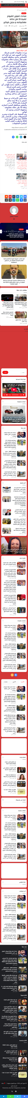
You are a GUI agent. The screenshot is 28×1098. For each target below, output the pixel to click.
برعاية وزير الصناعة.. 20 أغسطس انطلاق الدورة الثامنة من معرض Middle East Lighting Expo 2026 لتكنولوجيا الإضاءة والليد (10, 443)
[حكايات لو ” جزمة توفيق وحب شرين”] (21, 314)
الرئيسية (23, 10)
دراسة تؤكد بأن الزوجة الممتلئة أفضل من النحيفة (10, 776)
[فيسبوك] (25, 196)
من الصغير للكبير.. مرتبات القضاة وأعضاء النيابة (10, 763)
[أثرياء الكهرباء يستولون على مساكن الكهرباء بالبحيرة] (21, 770)
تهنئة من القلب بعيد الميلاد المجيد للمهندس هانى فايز (9, 563)
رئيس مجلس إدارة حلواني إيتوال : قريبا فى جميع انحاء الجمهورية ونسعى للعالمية (9, 783)
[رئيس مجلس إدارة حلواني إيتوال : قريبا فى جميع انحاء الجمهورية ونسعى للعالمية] (21, 784)
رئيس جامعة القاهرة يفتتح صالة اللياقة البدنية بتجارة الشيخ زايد (21, 304)
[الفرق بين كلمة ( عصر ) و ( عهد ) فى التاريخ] (21, 792)
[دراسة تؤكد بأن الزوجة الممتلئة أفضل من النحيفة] (21, 777)
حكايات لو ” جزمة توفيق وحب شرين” (21, 320)
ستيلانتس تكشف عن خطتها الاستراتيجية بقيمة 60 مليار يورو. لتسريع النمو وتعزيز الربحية (15, 235)
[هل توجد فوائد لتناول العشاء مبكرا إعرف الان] (22, 1002)
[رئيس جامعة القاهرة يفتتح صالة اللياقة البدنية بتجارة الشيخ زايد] (21, 297)
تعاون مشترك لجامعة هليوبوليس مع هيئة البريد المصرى (20, 530)
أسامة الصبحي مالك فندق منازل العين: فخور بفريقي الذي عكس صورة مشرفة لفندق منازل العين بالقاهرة (19, 521)
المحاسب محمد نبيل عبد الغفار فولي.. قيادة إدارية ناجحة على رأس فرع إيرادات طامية (19, 490)
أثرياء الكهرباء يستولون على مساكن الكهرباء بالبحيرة (9, 769)
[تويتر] (21, 196)
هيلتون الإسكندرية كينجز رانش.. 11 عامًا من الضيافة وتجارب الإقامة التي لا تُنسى (9, 473)
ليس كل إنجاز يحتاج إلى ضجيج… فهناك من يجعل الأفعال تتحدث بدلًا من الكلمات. (20, 512)
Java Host (11, 1087)
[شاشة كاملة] (4, 395)
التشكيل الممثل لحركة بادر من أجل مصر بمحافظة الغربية (7, 313)
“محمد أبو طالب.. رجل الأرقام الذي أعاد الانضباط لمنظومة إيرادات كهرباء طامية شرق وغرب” (9, 610)
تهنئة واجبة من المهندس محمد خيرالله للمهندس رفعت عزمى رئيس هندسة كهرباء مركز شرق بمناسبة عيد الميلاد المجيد (10, 573)
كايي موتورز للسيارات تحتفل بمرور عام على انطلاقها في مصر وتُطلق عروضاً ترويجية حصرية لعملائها (14, 419)
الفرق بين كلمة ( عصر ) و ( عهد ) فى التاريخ (10, 790)
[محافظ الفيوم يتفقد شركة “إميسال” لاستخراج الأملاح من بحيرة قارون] (22, 1026)
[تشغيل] (23, 395)
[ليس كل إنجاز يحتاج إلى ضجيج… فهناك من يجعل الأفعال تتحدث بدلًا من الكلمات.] (6, 512)
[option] (14, 231)
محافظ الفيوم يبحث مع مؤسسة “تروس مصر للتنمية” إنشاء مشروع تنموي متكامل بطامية (9, 1018)
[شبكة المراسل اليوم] (19, 1)
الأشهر (14, 682)
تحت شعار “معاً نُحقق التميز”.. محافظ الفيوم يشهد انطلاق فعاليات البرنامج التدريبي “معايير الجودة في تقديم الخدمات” (10, 1009)
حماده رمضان (21, 26)
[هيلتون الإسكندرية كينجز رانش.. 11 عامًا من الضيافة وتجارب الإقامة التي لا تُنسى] (21, 474)
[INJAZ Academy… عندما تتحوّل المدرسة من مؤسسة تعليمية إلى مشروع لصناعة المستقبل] (21, 454)
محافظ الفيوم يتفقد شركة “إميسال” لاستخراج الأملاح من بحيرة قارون (10, 1025)
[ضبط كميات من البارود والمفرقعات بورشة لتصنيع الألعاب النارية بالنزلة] (21, 176)
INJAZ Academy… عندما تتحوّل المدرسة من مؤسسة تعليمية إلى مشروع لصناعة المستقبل (9, 454)
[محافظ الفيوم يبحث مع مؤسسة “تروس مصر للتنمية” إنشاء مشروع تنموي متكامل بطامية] (22, 1018)
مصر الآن (19, 10)
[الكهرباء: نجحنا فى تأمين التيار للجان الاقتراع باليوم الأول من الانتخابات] (22, 1034)
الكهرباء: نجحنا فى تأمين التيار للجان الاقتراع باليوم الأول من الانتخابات (10, 1033)
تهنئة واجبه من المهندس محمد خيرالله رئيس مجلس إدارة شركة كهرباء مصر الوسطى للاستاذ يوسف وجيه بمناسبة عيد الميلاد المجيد (10, 599)
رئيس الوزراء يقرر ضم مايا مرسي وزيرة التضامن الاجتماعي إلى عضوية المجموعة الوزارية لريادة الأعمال (15, 551)
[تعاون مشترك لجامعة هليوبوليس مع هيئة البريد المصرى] (6, 531)
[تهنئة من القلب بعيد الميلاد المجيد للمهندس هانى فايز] (21, 565)
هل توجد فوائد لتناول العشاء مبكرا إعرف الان (10, 1001)
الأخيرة (22, 682)
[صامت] (7, 395)
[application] (14, 389)
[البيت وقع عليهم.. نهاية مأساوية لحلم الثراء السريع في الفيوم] (9, 161)
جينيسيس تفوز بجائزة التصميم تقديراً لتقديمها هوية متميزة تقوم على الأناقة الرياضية (7, 305)
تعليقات (5, 682)
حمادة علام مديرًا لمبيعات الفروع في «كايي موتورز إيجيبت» (10, 434)
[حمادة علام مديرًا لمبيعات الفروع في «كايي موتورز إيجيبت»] (21, 435)
